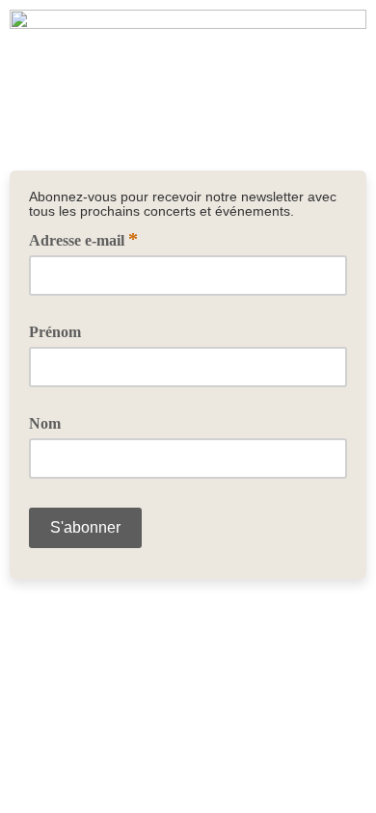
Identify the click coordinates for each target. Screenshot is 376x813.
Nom (45, 423)
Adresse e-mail (83, 238)
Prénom (55, 332)
